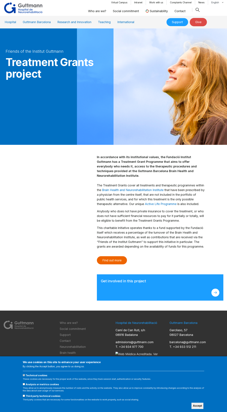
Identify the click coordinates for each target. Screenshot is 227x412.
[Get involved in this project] (215, 293)
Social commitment (126, 11)
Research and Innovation (74, 22)
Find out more (111, 260)
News (201, 2)
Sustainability (159, 11)
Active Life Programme (160, 204)
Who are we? (97, 11)
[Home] (23, 8)
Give (198, 22)
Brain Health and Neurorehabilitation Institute (133, 190)
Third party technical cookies (43, 396)
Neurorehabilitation (73, 346)
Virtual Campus (119, 2)
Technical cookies (36, 375)
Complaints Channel (181, 2)
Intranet (138, 2)
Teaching (104, 22)
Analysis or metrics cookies (42, 384)
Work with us (156, 2)
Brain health (68, 352)
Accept (197, 405)
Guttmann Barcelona (37, 22)
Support (177, 22)
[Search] (198, 10)
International (125, 22)
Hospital (10, 22)
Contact (179, 11)
